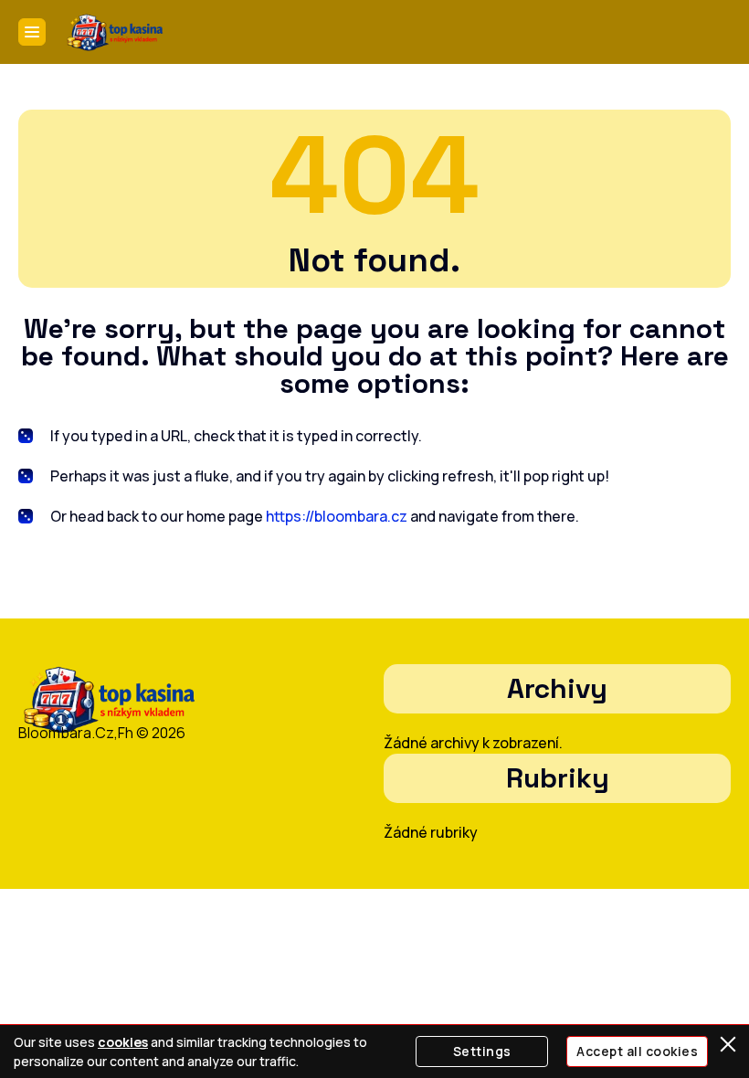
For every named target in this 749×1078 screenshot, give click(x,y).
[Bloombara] (115, 32)
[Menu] (32, 32)
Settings (482, 1051)
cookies (123, 1042)
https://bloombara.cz (336, 516)
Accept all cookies (637, 1051)
